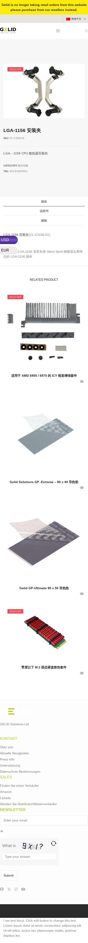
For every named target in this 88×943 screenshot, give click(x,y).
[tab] (44, 201)
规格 (44, 220)
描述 (44, 201)
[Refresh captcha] (53, 843)
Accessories (18, 171)
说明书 (44, 211)
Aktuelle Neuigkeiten (14, 753)
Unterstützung (10, 765)
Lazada (5, 798)
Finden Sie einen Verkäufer (19, 785)
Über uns (6, 747)
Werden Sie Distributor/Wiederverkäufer (28, 804)
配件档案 (23, 165)
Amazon (6, 792)
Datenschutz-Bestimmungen (20, 771)
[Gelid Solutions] (8, 31)
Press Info (7, 759)
